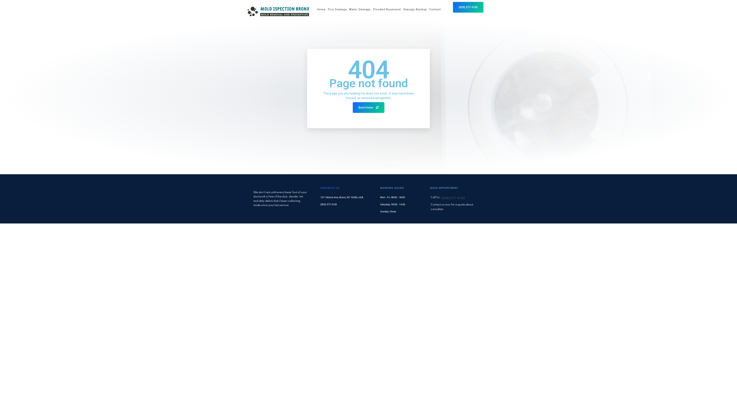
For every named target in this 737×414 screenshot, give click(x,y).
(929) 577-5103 (328, 204)
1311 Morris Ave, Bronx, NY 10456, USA (341, 197)
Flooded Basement (387, 9)
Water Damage (360, 9)
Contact (435, 9)
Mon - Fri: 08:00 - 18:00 (392, 197)
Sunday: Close (388, 211)
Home (321, 9)
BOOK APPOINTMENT (444, 187)
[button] (468, 7)
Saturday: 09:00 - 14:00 (392, 204)
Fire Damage (337, 9)
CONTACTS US (330, 187)
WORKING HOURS (392, 187)
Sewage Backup (415, 9)
